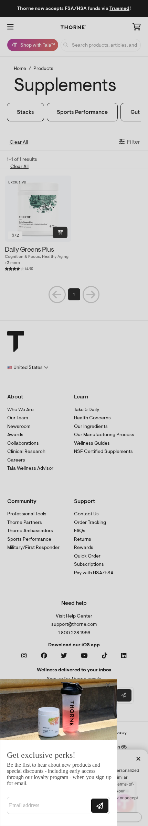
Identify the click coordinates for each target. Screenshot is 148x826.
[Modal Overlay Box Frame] (58, 752)
